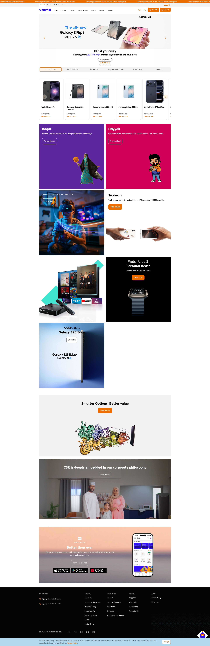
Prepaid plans (115, 141)
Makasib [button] (102, 10)
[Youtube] (87, 632)
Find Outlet (111, 607)
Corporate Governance (93, 602)
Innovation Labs (91, 615)
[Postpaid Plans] (71, 156)
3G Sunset (155, 602)
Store (56, 10)
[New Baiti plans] (71, 222)
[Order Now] (138, 289)
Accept (166, 642)
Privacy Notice (72, 643)
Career (87, 620)
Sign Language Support (115, 615)
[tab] (51, 69)
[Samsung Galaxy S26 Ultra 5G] (77, 99)
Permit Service (134, 611)
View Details (48, 201)
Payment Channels (114, 602)
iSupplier (132, 598)
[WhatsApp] (93, 632)
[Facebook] (69, 632)
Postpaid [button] (63, 10)
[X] (81, 632)
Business (49, 5)
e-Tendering (133, 607)
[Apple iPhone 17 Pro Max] (155, 99)
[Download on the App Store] (61, 570)
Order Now (138, 278)
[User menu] (145, 10)
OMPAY (110, 10)
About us (88, 598)
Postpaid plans (49, 141)
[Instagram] (75, 632)
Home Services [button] (83, 10)
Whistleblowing (90, 607)
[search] (139, 10)
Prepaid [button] (72, 10)
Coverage (110, 611)
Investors (64, 5)
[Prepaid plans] (138, 156)
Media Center (90, 624)
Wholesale (57, 5)
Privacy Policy (156, 598)
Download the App (80, 563)
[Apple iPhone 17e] (51, 99)
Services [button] (93, 10)
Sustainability (90, 611)
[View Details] (138, 222)
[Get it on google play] (79, 570)
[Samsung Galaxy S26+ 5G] (103, 99)
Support (110, 598)
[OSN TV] (71, 289)
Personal (42, 5)
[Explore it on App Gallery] (98, 570)
